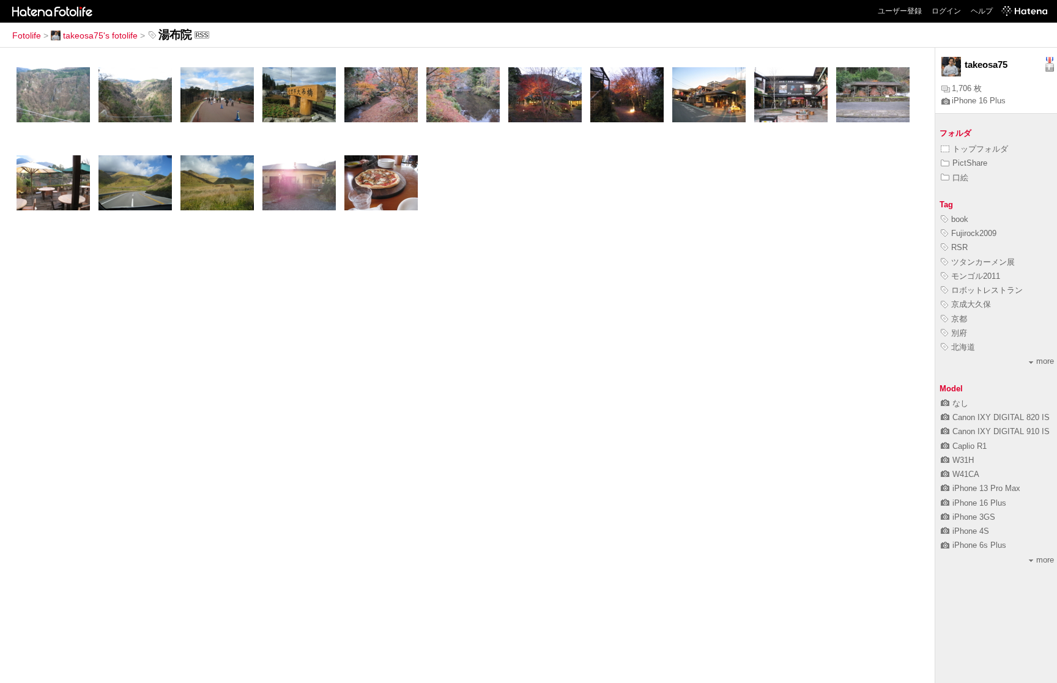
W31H (963, 460)
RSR (959, 247)
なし (960, 403)
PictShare (969, 163)
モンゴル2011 (975, 276)
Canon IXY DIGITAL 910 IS (1001, 431)
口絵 (960, 177)
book (959, 219)
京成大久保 (971, 304)
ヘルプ (982, 11)
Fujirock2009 (973, 233)
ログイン (946, 11)
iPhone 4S (970, 531)
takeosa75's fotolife (100, 35)
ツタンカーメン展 (983, 262)
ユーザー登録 (900, 11)
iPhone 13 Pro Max (986, 488)
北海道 (963, 347)
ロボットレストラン (987, 290)
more (1045, 361)
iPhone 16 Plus (979, 100)
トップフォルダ (980, 148)
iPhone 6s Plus (979, 545)
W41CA (965, 474)
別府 (959, 333)
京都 (959, 318)
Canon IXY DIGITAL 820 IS (1001, 417)
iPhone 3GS (973, 517)
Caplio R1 (969, 446)
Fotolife (26, 35)
